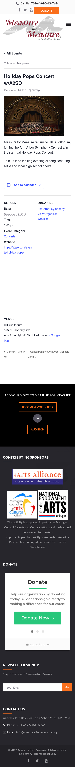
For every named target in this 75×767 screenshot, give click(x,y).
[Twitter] (25, 10)
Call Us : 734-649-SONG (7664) (40, 3)
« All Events (13, 53)
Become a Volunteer (37, 407)
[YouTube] (31, 10)
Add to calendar (25, 185)
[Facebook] (19, 10)
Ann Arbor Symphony (51, 209)
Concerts (9, 236)
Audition (37, 429)
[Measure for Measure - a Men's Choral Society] (33, 29)
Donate (46, 10)
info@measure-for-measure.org (36, 732)
